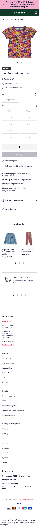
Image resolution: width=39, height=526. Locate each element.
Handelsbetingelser (9, 406)
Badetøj (5, 443)
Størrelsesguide (8, 363)
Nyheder (5, 458)
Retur (4, 401)
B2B (3, 378)
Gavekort (5, 462)
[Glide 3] (23, 263)
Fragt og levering (8, 396)
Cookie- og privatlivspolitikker (13, 410)
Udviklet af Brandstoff (26, 499)
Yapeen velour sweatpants (27, 250)
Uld (3, 438)
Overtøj (5, 434)
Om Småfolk (7, 358)
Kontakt (5, 382)
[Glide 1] (17, 62)
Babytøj (5, 429)
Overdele (5, 448)
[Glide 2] (21, 62)
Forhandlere (6, 373)
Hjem (4, 19)
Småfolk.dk (15, 499)
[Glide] (36, 94)
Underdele (6, 453)
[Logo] (19, 12)
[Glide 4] (25, 295)
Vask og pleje (7, 368)
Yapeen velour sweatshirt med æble (8, 251)
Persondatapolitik (8, 415)
